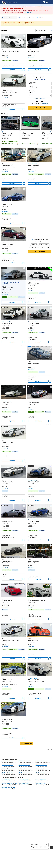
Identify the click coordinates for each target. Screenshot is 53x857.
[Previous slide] (2, 131)
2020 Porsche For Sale (24, 769)
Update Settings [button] (45, 103)
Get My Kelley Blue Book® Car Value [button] (40, 98)
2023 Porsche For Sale (7, 773)
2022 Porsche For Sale (24, 761)
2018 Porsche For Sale (41, 761)
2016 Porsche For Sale (41, 769)
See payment (5, 57)
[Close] (46, 844)
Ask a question (40, 251)
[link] (15, 60)
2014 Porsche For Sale (41, 773)
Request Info (12, 69)
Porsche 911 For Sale (7, 779)
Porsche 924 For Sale (41, 783)
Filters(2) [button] (23, 18)
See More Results (26, 743)
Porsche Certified (33, 163)
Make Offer (38, 579)
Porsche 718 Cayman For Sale (9, 783)
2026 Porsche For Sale (7, 761)
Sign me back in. (28, 12)
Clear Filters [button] (40, 18)
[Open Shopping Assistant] (51, 847)
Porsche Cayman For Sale (8, 787)
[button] (44, 2)
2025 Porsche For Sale (7, 765)
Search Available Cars (40, 108)
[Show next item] (23, 273)
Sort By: (38, 30)
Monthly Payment (32, 82)
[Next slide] (50, 131)
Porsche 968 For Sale (41, 779)
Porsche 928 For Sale (24, 783)
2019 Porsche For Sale (24, 773)
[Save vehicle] (24, 36)
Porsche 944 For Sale (24, 779)
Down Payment (32, 90)
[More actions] (24, 69)
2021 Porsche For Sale (24, 765)
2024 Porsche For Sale (7, 769)
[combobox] (9, 17)
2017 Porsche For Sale (41, 765)
